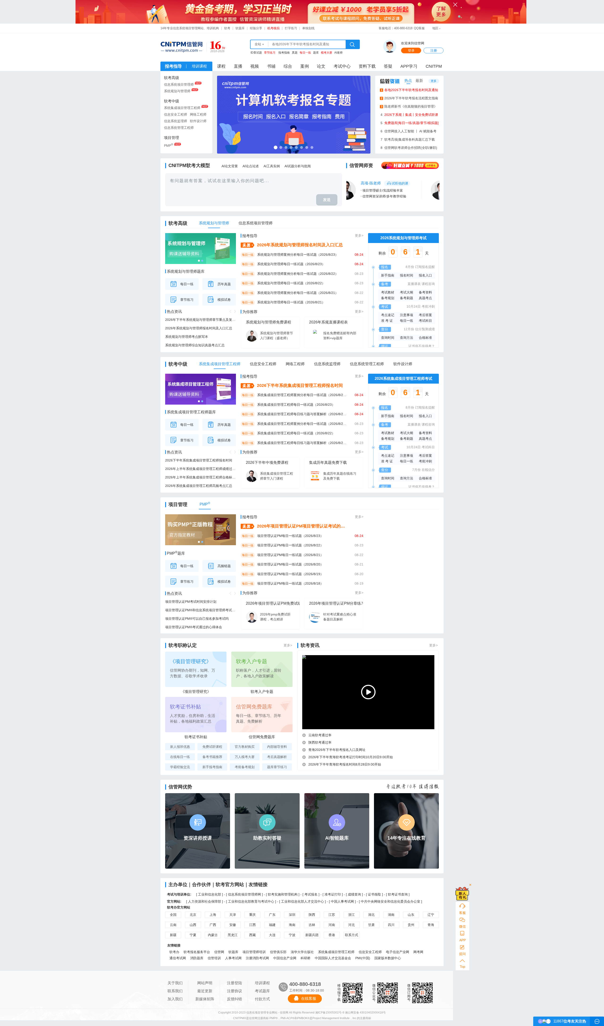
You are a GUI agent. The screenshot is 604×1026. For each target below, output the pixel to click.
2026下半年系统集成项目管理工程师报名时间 (198, 460)
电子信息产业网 (397, 952)
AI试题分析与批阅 (298, 166)
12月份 (409, 329)
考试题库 (262, 991)
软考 (227, 28)
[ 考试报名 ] (311, 894)
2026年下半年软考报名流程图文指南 (409, 98)
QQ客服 (419, 28)
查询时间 (387, 337)
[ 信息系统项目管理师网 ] (244, 894)
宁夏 (193, 935)
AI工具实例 (272, 166)
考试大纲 (406, 292)
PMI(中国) (362, 958)
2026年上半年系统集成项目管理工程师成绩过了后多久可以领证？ (200, 469)
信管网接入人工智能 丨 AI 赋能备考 (408, 131)
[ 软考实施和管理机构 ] (282, 894)
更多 (433, 81)
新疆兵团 (312, 935)
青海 (431, 925)
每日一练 (186, 284)
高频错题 (224, 566)
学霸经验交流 (180, 767)
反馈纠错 (234, 999)
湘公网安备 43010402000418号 (365, 1012)
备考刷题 (406, 298)
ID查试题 (256, 52)
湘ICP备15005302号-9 (329, 1012)
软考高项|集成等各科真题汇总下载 (408, 139)
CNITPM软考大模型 (189, 165)
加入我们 (175, 999)
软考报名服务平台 (197, 952)
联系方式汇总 (351, 935)
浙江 (351, 915)
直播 (238, 66)
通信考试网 (177, 958)
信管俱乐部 (278, 952)
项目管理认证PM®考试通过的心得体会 (193, 627)
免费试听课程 (212, 747)
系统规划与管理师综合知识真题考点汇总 (195, 345)
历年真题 (224, 284)
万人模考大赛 (245, 757)
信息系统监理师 (175, 121)
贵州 (411, 925)
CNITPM (434, 66)
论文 (321, 66)
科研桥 (305, 958)
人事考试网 (233, 958)
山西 (193, 925)
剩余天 (403, 253)
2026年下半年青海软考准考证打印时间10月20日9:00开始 (350, 757)
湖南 (391, 915)
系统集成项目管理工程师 (182, 108)
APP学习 (408, 66)
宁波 (292, 935)
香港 (331, 935)
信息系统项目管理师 (179, 84)
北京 (193, 915)
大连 (272, 935)
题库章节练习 (277, 767)
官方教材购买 (245, 747)
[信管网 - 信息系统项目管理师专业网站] (181, 47)
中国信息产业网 (284, 958)
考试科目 (425, 320)
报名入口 (425, 275)
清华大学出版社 (302, 952)
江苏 (331, 915)
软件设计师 (198, 121)
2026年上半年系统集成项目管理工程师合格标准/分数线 (200, 477)
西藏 (252, 935)
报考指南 (284, 52)
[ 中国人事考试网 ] (342, 901)
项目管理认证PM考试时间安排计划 (190, 601)
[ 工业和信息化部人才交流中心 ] (302, 901)
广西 (213, 925)
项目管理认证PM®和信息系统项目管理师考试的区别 (200, 610)
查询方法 (406, 337)
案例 (304, 66)
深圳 (292, 915)
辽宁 (431, 915)
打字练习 (291, 28)
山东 (411, 915)
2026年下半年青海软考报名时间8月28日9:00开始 (344, 764)
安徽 (232, 925)
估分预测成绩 (425, 329)
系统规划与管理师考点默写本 (186, 337)
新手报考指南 (212, 767)
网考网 (418, 952)
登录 (411, 50)
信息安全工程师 (175, 114)
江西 (252, 925)
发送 (327, 200)
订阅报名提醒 (425, 267)
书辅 (271, 66)
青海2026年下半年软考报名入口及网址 (336, 750)
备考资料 (425, 292)
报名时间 (406, 275)
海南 (292, 925)
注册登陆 (234, 983)
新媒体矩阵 (204, 999)
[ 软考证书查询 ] (398, 894)
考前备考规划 (245, 767)
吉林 (312, 925)
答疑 (388, 66)
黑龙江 (233, 935)
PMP (168, 145)
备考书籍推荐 (212, 757)
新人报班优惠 (180, 747)
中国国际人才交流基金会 (333, 958)
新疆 (173, 935)
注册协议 (234, 991)
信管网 (219, 952)
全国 (173, 915)
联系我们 (175, 991)
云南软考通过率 (319, 735)
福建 (272, 925)
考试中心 (342, 66)
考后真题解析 (277, 757)
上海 (213, 915)
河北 (351, 925)
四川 (391, 925)
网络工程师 (198, 114)
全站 (258, 44)
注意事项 (406, 315)
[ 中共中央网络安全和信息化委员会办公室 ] (390, 901)
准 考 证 (387, 320)
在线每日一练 (180, 757)
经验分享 (256, 28)
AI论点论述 (251, 166)
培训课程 (262, 983)
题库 (316, 52)
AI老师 (338, 52)
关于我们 (175, 983)
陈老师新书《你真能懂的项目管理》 (409, 106)
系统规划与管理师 (177, 91)
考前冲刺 (428, 306)
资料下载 (367, 66)
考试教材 (387, 292)
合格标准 (425, 337)
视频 (254, 66)
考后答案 (425, 315)
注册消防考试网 (257, 958)
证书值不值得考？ (421, 346)
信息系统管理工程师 (179, 128)
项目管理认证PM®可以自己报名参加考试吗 (197, 618)
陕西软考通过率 (319, 742)
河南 (331, 925)
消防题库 (196, 958)
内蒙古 (213, 935)
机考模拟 (273, 28)
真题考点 (425, 298)
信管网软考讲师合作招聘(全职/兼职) (409, 148)
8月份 (410, 267)
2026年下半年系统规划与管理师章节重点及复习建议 (200, 320)
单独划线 (308, 28)
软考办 (174, 952)
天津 (232, 915)
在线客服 (308, 999)
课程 (221, 66)
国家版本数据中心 (387, 958)
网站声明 (204, 983)
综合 (288, 66)
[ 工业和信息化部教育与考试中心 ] (251, 901)
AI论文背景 (230, 166)
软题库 (240, 28)
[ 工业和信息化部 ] (209, 894)
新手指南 (387, 275)
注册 (433, 50)
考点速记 (387, 315)
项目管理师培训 (254, 952)
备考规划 (387, 298)
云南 (173, 925)
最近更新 (204, 991)
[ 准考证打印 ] (333, 894)
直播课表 (414, 284)
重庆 (252, 915)
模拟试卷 (224, 300)
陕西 (312, 915)
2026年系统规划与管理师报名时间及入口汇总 (198, 328)
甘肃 (371, 925)
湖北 (371, 915)
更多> (359, 235)
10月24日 (414, 306)
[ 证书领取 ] (375, 894)
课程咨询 (428, 284)
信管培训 (214, 958)
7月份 (416, 470)
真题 (295, 52)
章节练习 (186, 300)
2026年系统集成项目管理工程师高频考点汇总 (198, 486)
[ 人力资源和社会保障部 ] (204, 901)
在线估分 (428, 470)
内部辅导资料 (277, 747)
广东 (272, 915)
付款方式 (262, 999)
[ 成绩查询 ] (355, 894)
